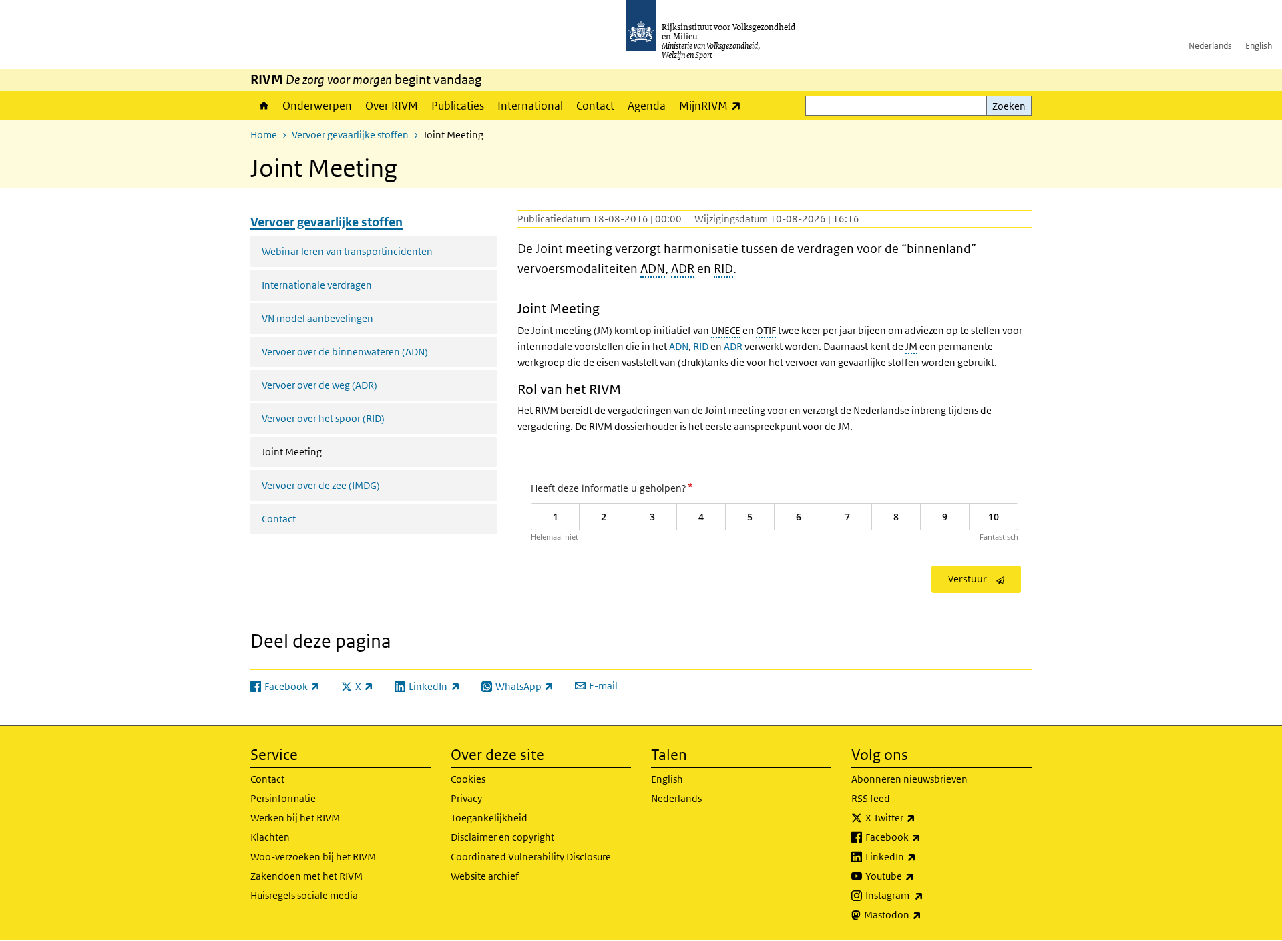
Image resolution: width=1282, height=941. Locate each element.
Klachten (270, 837)
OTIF (766, 330)
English (1258, 45)
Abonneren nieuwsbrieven (909, 779)
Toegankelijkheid (489, 817)
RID (723, 268)
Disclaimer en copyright (502, 837)
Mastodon (922, 914)
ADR (682, 268)
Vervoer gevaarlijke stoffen (350, 134)
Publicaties (457, 105)
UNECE (725, 330)
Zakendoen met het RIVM (306, 876)
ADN (652, 268)
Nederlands (1210, 45)
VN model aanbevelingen (317, 318)
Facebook (922, 836)
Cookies (468, 779)
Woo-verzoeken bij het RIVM (313, 856)
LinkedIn (920, 856)
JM (911, 346)
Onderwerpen (317, 105)
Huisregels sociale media (304, 895)
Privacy (466, 798)
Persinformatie (283, 798)
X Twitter (919, 817)
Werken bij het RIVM (295, 817)
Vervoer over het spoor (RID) (323, 418)
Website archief (485, 876)
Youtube (919, 875)
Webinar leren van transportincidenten (347, 251)
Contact (595, 105)
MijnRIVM (713, 105)
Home (263, 105)
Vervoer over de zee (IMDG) (321, 485)
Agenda (647, 105)
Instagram (923, 895)
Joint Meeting (327, 451)
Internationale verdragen (317, 284)
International (530, 105)
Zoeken (1009, 106)
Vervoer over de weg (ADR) (319, 385)
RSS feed (870, 798)
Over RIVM (391, 105)
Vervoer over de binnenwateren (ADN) (345, 351)
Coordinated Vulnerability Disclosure (531, 856)
